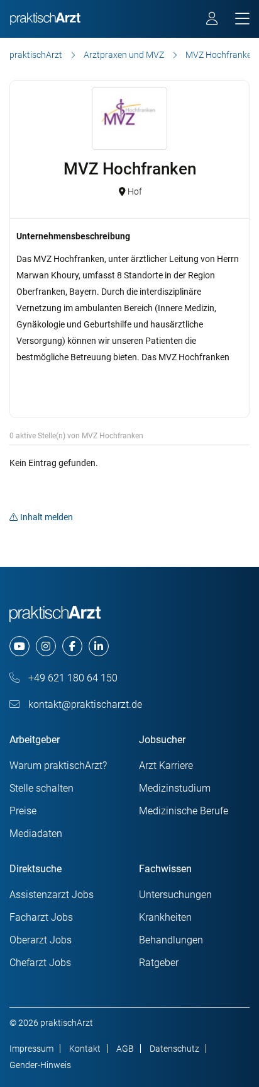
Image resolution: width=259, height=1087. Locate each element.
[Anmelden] (212, 20)
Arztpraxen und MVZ (124, 55)
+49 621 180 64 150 (72, 678)
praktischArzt (35, 55)
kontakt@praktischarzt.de (84, 704)
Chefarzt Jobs (40, 963)
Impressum (31, 1049)
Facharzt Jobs (41, 917)
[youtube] (19, 646)
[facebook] (72, 646)
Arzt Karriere (166, 765)
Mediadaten (35, 833)
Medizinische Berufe (183, 811)
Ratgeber (159, 963)
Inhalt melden (46, 517)
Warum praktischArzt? (58, 765)
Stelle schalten (41, 788)
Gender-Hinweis (40, 1065)
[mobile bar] (242, 19)
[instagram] (46, 646)
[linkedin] (99, 646)
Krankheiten (165, 917)
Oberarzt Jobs (40, 940)
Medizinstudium (175, 788)
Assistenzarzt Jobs (51, 895)
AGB (125, 1049)
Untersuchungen (175, 895)
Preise (22, 811)
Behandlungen (171, 940)
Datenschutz (174, 1049)
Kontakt (85, 1049)
